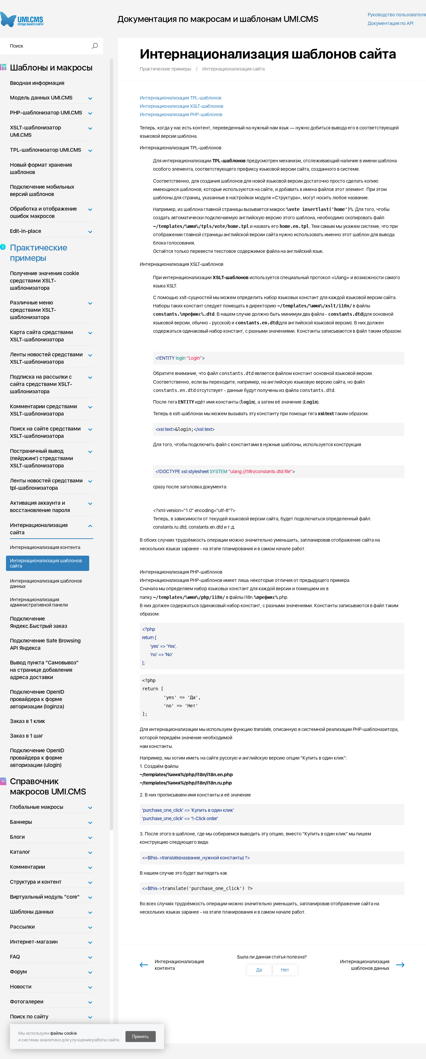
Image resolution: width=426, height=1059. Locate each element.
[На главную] (22, 19)
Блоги (17, 837)
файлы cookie (63, 1033)
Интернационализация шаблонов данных (46, 583)
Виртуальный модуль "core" (45, 897)
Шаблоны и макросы (51, 67)
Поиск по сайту (29, 1016)
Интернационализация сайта (39, 529)
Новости (20, 986)
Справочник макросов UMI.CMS (48, 786)
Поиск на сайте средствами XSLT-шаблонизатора (45, 432)
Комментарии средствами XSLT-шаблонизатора (43, 410)
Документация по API (390, 23)
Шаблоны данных (32, 912)
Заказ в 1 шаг (26, 736)
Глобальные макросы (36, 807)
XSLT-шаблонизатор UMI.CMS (35, 131)
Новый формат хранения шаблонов (41, 168)
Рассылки (22, 927)
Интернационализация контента (45, 547)
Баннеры (21, 822)
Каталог (20, 852)
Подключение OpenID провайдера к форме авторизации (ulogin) (37, 757)
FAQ (15, 957)
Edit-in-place (25, 231)
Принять (140, 1036)
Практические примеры (38, 252)
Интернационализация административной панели (39, 602)
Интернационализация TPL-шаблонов (180, 97)
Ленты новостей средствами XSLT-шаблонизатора (46, 358)
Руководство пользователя (397, 14)
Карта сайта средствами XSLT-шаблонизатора (41, 336)
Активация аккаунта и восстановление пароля (40, 506)
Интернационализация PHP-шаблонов (181, 114)
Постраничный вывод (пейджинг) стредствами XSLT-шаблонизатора (41, 458)
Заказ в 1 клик (27, 721)
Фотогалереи (26, 1001)
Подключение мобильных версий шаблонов (42, 190)
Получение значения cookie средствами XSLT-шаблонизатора (44, 280)
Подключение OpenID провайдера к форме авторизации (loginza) (37, 699)
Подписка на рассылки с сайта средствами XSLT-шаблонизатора (41, 384)
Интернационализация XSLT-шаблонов (181, 106)
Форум (18, 972)
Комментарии (27, 867)
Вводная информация (37, 83)
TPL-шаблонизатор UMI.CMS (45, 150)
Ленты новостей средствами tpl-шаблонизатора (46, 484)
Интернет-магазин (34, 942)
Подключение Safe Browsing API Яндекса (45, 644)
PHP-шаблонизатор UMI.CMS (46, 112)
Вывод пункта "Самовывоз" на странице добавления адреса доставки (44, 669)
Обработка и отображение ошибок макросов (43, 212)
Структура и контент (36, 882)
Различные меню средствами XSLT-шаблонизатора (33, 309)
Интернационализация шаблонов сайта (46, 563)
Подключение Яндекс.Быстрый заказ (38, 622)
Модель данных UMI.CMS (41, 97)
